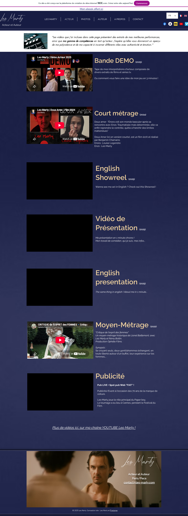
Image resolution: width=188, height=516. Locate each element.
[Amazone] (170, 24)
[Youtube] (181, 24)
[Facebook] (165, 24)
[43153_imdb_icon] (176, 24)
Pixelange (114, 511)
